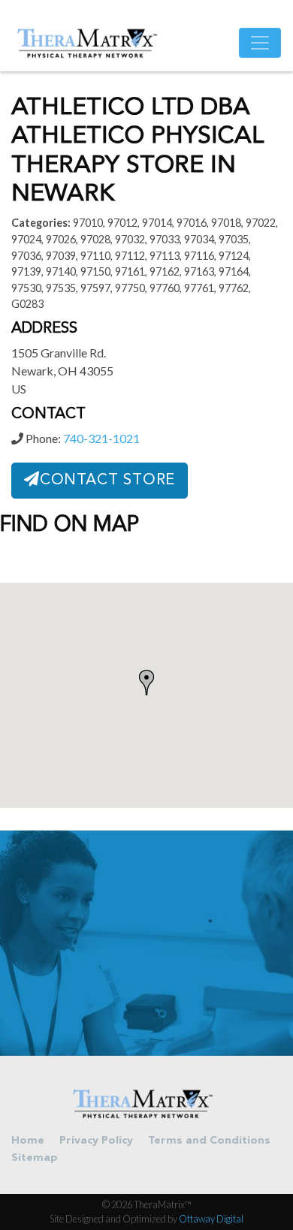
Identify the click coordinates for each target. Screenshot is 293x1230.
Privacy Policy (96, 1141)
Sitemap (34, 1158)
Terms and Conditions (209, 1141)
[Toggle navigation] (260, 43)
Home (27, 1141)
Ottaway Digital (211, 1219)
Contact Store (107, 480)
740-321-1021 (101, 438)
